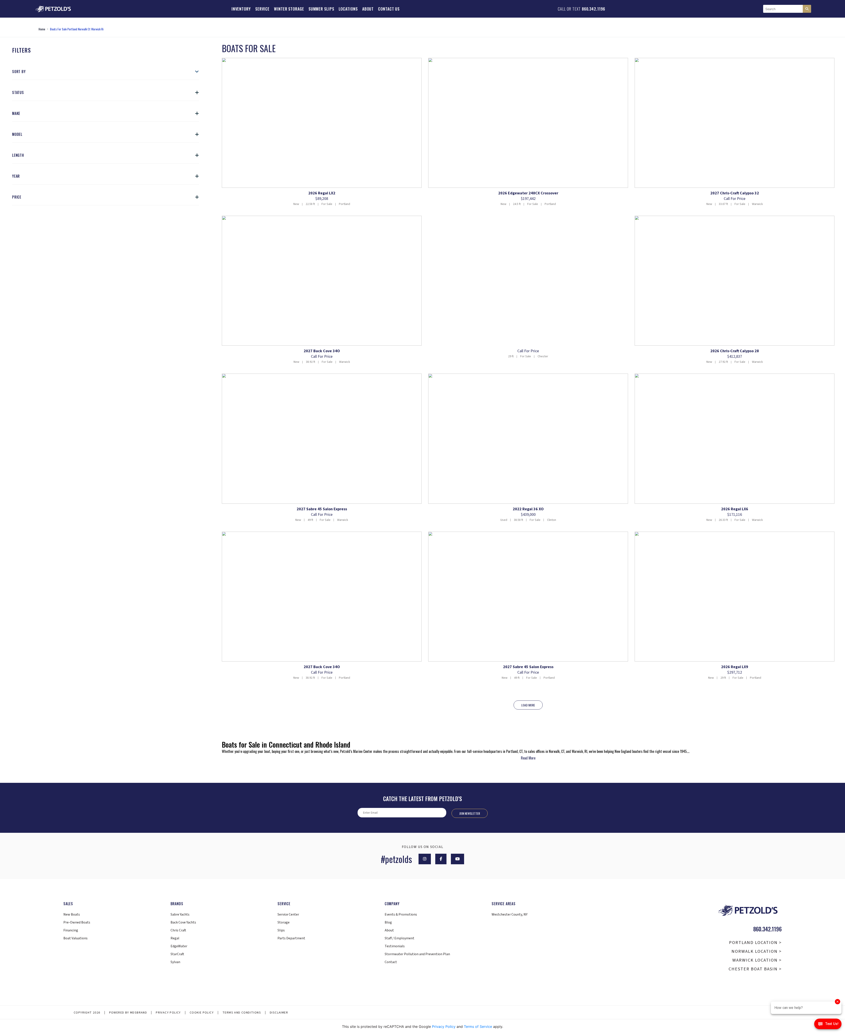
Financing (70, 930)
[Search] (807, 9)
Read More (528, 758)
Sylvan (175, 962)
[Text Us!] (828, 1025)
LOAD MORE (528, 705)
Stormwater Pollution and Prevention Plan (417, 954)
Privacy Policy (168, 1012)
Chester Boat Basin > (755, 969)
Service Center (288, 914)
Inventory (241, 9)
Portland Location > (755, 943)
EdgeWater (179, 946)
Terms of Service (478, 1026)
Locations (348, 9)
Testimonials (395, 946)
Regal (175, 938)
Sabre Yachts (180, 914)
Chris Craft (178, 930)
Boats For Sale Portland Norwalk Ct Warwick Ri (76, 29)
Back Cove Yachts (183, 922)
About (368, 9)
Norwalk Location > (756, 951)
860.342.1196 (593, 9)
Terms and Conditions (241, 1012)
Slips (281, 930)
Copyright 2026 (87, 1012)
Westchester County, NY (509, 914)
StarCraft (177, 954)
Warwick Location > (757, 960)
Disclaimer (279, 1012)
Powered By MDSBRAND (128, 1012)
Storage (283, 922)
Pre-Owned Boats (76, 922)
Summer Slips (321, 9)
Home (42, 29)
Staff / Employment (399, 938)
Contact (391, 962)
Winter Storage (289, 9)
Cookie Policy (202, 1012)
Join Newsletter (469, 813)
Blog (388, 922)
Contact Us (389, 9)
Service (262, 9)
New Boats (71, 914)
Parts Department (291, 938)
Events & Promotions (401, 914)
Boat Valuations (75, 938)
